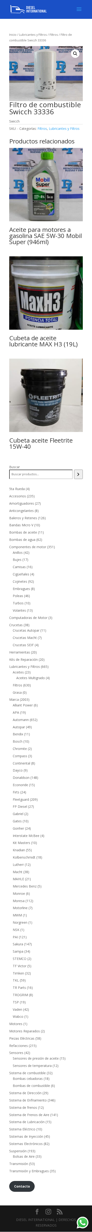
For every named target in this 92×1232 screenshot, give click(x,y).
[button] (75, 53)
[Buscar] (78, 474)
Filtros (54, 34)
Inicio (13, 34)
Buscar (14, 467)
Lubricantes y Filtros (33, 34)
